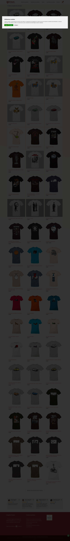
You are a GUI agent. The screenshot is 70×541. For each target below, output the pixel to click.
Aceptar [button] (6, 25)
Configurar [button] (16, 25)
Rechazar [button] (10, 25)
